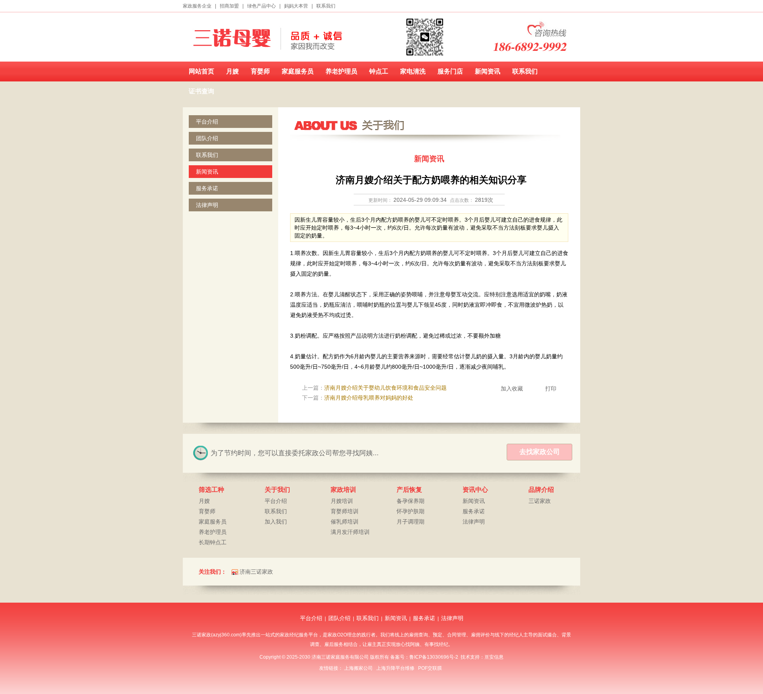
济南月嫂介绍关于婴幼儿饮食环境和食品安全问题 (385, 388)
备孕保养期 (410, 501)
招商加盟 (229, 6)
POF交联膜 (430, 668)
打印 (550, 388)
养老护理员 (341, 71)
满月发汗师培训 (350, 532)
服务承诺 (207, 188)
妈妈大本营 (296, 6)
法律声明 (207, 205)
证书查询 (201, 91)
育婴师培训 (344, 511)
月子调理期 (410, 521)
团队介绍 (207, 138)
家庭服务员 (298, 71)
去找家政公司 (539, 452)
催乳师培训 (344, 521)
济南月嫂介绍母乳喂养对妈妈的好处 (368, 397)
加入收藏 (512, 388)
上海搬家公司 (358, 668)
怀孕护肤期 (410, 511)
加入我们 (276, 521)
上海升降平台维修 (395, 668)
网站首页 (201, 71)
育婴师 (260, 71)
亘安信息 (494, 657)
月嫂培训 (342, 501)
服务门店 (450, 71)
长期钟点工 (213, 542)
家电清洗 (413, 71)
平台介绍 (207, 121)
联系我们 (325, 6)
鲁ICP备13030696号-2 (433, 657)
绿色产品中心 (261, 6)
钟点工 (378, 71)
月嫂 (232, 71)
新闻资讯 (487, 71)
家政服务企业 (197, 6)
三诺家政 (540, 501)
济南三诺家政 (256, 571)
